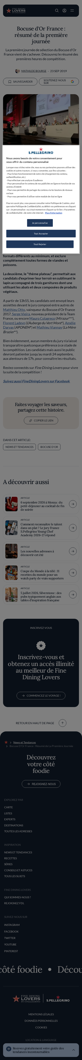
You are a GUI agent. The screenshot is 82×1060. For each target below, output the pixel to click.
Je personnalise (40, 222)
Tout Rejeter (40, 244)
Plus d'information (53, 212)
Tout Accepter (41, 233)
